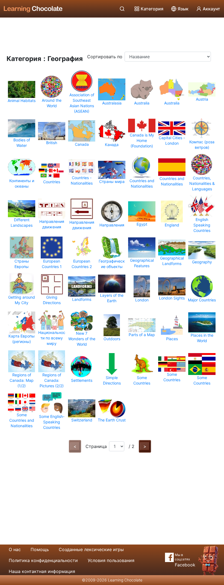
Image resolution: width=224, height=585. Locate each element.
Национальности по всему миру (51, 338)
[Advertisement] (112, 33)
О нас (15, 549)
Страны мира (112, 181)
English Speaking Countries (201, 225)
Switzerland (81, 420)
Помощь (40, 549)
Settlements (81, 380)
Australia (141, 103)
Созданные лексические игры (91, 549)
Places (172, 338)
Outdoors (112, 338)
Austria (202, 99)
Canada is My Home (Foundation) (142, 140)
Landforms (81, 299)
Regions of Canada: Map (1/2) (22, 380)
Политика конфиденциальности (43, 560)
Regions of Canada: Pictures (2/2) (52, 380)
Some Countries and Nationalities (21, 420)
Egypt (142, 224)
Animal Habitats (22, 100)
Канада (112, 144)
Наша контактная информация (42, 571)
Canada (82, 144)
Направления (111, 225)
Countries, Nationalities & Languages (202, 183)
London (142, 300)
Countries (51, 181)
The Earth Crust (112, 420)
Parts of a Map (142, 334)
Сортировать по (104, 56)
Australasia (112, 103)
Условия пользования (111, 560)
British (51, 142)
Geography (202, 262)
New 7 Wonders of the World (81, 339)
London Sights (172, 298)
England (172, 225)
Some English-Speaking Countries (51, 422)
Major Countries (202, 300)
